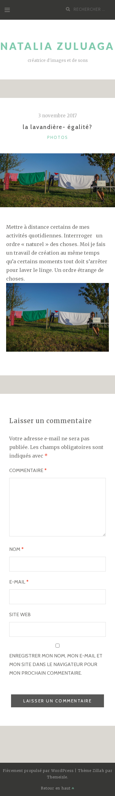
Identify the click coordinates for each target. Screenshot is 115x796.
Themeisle (57, 777)
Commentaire (28, 470)
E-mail (19, 582)
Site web (20, 614)
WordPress (62, 770)
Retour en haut (56, 788)
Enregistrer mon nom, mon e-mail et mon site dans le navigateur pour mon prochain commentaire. (55, 664)
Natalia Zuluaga (57, 46)
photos (57, 137)
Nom (16, 549)
